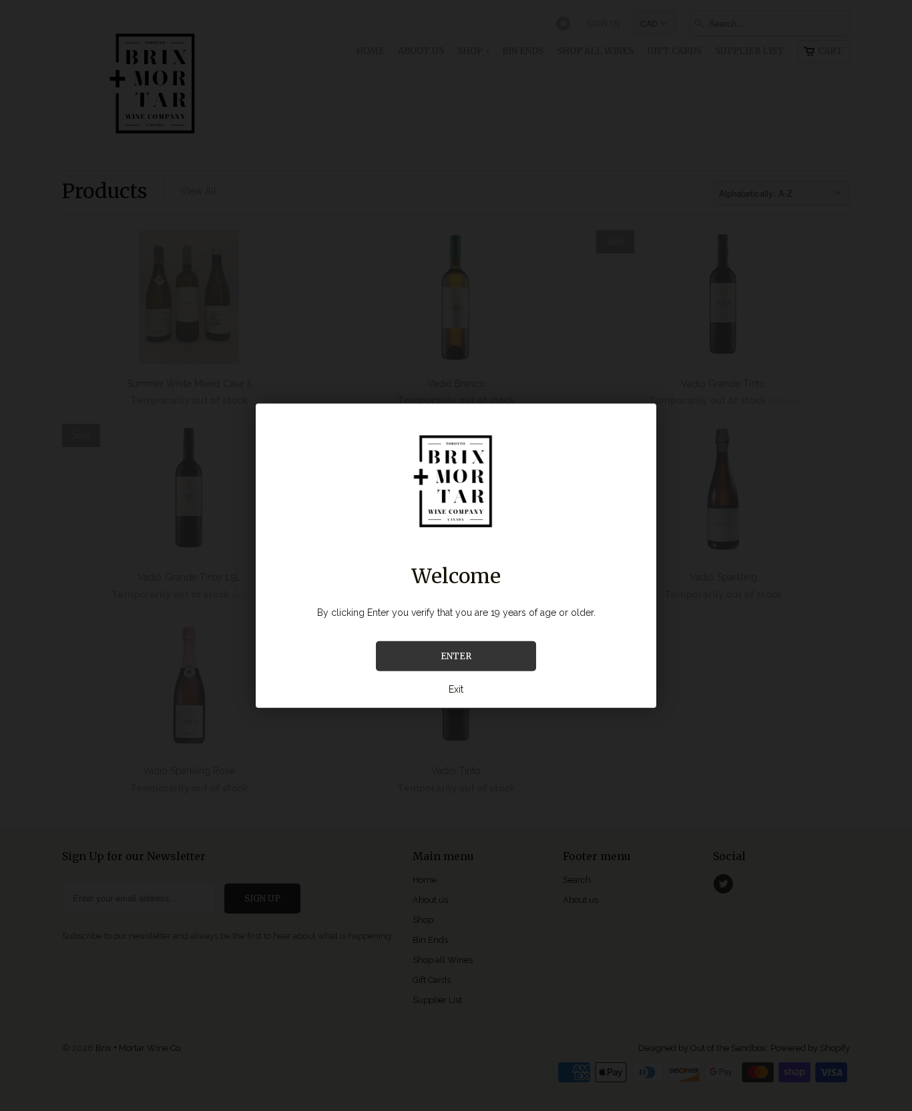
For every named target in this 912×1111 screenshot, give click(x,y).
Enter (456, 656)
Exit (456, 689)
